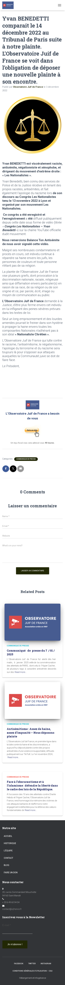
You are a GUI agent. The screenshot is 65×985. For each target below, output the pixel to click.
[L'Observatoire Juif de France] (9, 5)
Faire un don (11, 872)
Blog (6, 865)
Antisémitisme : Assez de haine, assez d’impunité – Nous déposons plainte (30, 732)
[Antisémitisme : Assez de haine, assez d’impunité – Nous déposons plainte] (32, 700)
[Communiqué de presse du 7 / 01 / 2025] (32, 622)
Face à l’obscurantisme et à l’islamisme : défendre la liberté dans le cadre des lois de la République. (32, 785)
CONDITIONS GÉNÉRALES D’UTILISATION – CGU (32, 971)
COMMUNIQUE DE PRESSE (26, 459)
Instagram (46, 964)
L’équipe (8, 850)
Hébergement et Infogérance (32, 978)
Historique (10, 843)
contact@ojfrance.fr (12, 909)
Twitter (32, 964)
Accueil (8, 836)
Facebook (18, 964)
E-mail (6, 925)
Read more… (20, 672)
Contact (8, 858)
